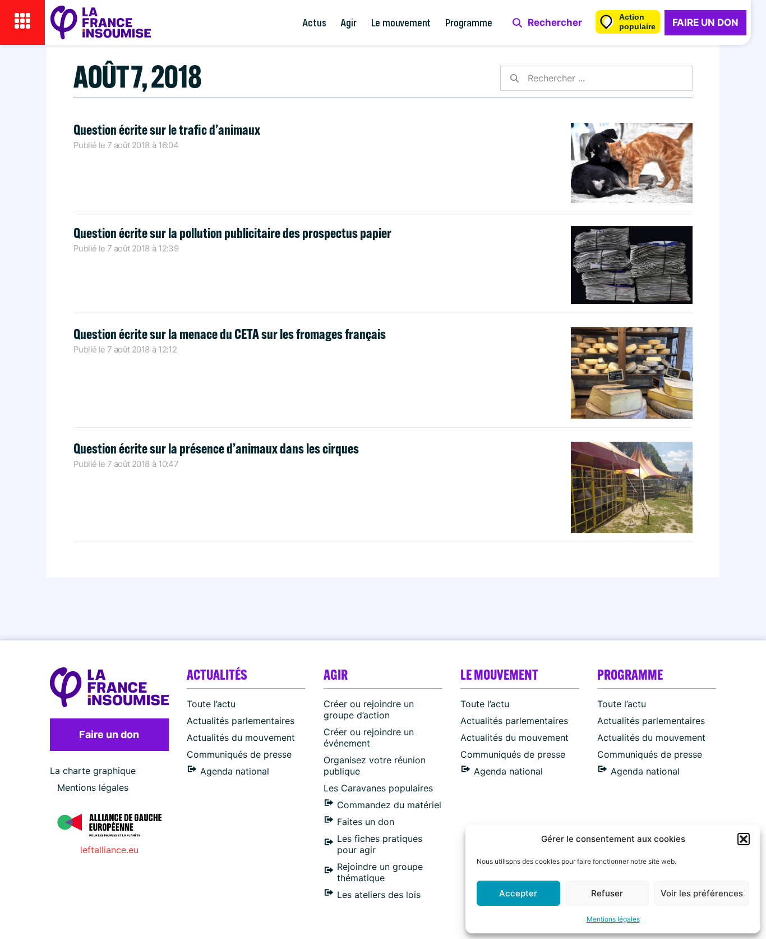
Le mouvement (401, 22)
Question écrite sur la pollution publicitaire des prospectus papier (232, 232)
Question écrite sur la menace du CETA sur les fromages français (229, 333)
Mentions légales (613, 919)
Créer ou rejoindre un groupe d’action (369, 709)
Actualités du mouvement (241, 737)
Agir (348, 22)
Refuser (607, 893)
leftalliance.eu (109, 849)
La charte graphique (93, 770)
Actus (314, 22)
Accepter (518, 893)
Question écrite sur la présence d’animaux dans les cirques (216, 448)
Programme (468, 22)
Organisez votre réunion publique (375, 765)
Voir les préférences (702, 893)
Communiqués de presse (239, 754)
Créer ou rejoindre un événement (369, 737)
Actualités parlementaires (240, 720)
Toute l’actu (211, 703)
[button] (743, 839)
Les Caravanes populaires (378, 788)
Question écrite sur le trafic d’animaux (166, 129)
